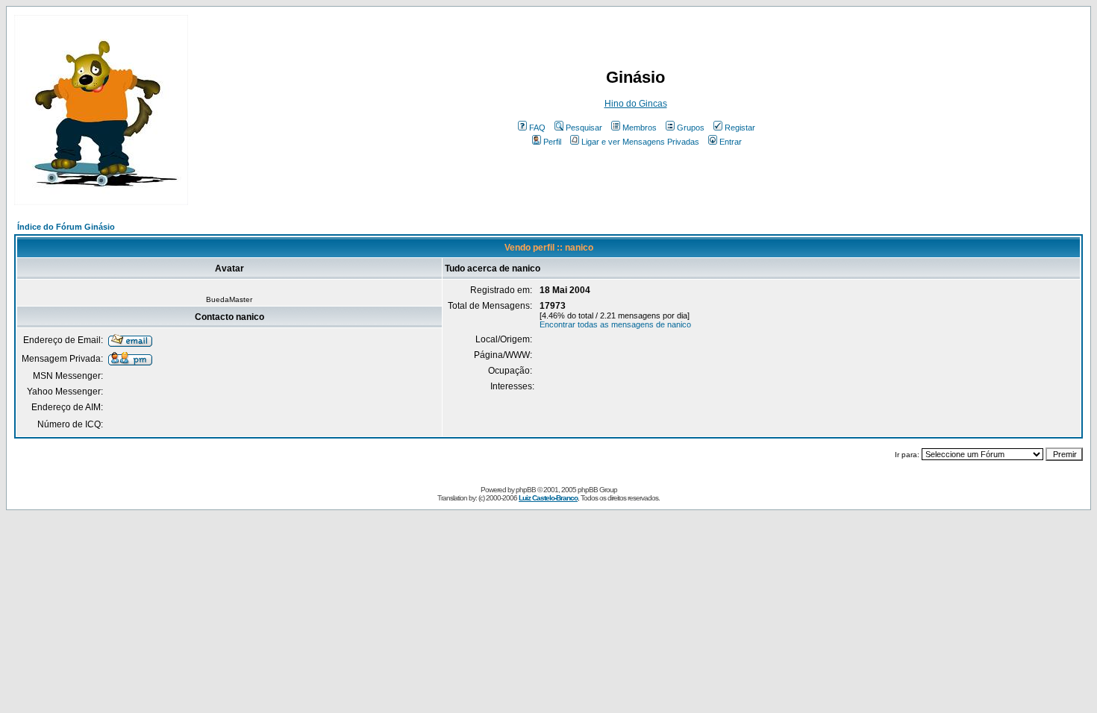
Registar (740, 127)
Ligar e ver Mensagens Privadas (640, 141)
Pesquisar (584, 127)
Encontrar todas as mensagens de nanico (615, 324)
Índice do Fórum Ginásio (66, 226)
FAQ (537, 127)
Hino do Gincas (635, 103)
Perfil (552, 141)
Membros (639, 127)
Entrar (730, 141)
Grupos (690, 127)
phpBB (526, 490)
